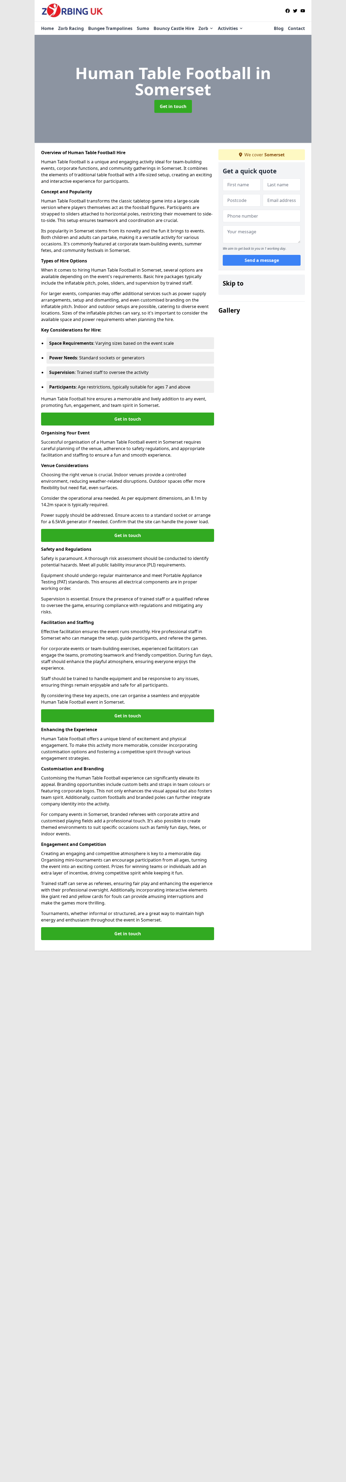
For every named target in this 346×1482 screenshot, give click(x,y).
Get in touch (173, 106)
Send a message (262, 260)
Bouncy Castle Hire (174, 28)
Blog (279, 28)
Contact (296, 28)
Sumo (143, 28)
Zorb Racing (71, 28)
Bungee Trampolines (110, 28)
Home (47, 28)
